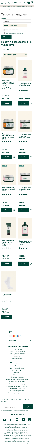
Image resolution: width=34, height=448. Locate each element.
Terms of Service (23, 410)
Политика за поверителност (17, 351)
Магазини (17, 373)
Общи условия (17, 349)
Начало (3, 9)
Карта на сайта (17, 358)
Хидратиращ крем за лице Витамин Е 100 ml (8, 189)
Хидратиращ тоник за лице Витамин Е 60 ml (25, 85)
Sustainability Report (17, 391)
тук (27, 443)
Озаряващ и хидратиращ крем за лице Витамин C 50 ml (8, 136)
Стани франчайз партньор (17, 388)
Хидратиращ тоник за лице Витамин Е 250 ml (25, 242)
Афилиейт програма (17, 377)
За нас (17, 366)
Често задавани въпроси (17, 354)
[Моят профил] (25, 3)
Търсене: (3, 18)
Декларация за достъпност (17, 393)
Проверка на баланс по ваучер (17, 386)
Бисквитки (17, 356)
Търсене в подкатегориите (12, 29)
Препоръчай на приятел (17, 382)
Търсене (10, 9)
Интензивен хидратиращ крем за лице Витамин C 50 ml (8, 82)
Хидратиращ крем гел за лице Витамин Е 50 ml (25, 136)
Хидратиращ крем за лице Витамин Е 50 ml (25, 189)
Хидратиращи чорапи (7, 295)
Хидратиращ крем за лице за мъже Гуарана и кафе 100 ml (8, 243)
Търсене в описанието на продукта (14, 33)
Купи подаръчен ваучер (17, 384)
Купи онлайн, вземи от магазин (17, 379)
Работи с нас (17, 375)
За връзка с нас (17, 370)
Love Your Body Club (17, 368)
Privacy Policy (18, 410)
